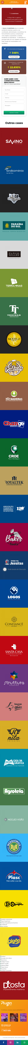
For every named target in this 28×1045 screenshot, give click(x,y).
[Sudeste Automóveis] (14, 919)
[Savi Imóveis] (14, 926)
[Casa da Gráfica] (14, 763)
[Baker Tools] (14, 537)
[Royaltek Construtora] (14, 481)
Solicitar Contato (14, 112)
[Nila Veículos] (14, 735)
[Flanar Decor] (14, 967)
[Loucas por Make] (14, 706)
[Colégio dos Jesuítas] (14, 565)
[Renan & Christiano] (14, 198)
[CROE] (14, 452)
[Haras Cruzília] (14, 963)
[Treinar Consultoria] (14, 311)
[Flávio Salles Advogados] (14, 255)
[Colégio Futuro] (14, 962)
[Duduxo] (14, 956)
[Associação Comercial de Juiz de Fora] (14, 509)
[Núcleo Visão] (14, 819)
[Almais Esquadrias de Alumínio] (14, 923)
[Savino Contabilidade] (14, 142)
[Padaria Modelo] (14, 339)
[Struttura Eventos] (14, 678)
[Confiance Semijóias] (14, 622)
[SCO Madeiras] (14, 396)
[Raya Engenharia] (14, 921)
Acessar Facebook (14, 56)
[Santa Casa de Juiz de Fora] (14, 650)
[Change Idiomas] (14, 424)
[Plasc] (14, 876)
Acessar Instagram (14, 71)
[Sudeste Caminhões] (14, 970)
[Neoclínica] (14, 960)
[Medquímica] (14, 848)
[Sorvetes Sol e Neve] (14, 958)
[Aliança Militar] (14, 965)
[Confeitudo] (14, 924)
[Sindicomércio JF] (14, 170)
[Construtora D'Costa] (14, 985)
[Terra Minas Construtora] (14, 283)
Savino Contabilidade (14, 2)
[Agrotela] (14, 791)
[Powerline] (14, 969)
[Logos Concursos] (14, 593)
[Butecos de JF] (14, 368)
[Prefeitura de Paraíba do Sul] (14, 226)
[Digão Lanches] (14, 941)
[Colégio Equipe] (14, 904)
